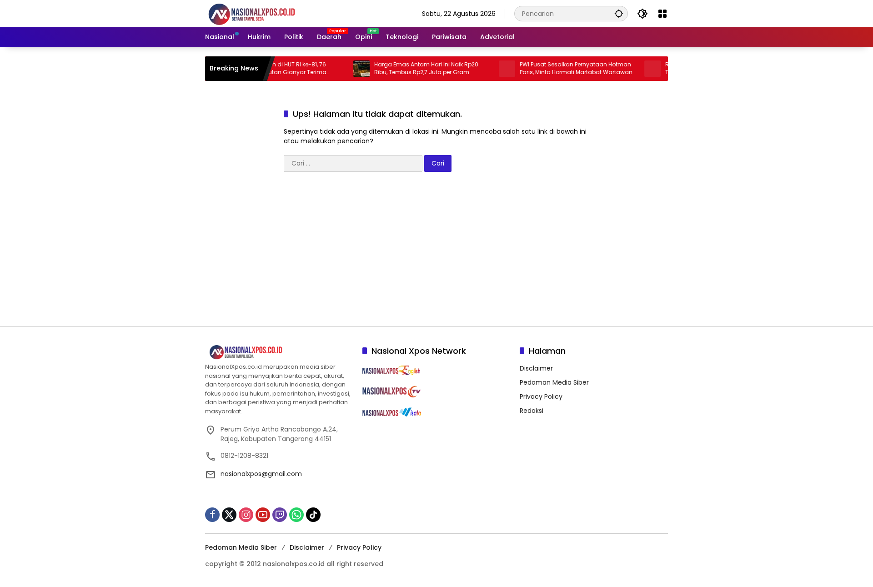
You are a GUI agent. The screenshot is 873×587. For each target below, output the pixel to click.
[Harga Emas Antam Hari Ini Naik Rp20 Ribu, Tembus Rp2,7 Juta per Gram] (352, 68)
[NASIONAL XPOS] (262, 13)
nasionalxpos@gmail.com (261, 473)
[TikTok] (313, 514)
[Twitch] (279, 514)
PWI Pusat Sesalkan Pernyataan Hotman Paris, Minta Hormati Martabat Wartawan (567, 68)
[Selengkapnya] (279, 352)
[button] (619, 13)
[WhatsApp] (296, 514)
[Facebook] (212, 514)
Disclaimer (536, 368)
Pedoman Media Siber (554, 382)
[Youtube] (263, 514)
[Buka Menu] (662, 13)
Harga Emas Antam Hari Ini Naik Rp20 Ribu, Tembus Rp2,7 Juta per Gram (417, 68)
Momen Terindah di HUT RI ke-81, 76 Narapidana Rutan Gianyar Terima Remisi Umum (268, 68)
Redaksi (531, 410)
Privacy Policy (541, 396)
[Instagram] (246, 514)
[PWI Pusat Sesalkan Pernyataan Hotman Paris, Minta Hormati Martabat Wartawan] (498, 68)
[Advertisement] (436, 253)
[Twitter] (229, 514)
